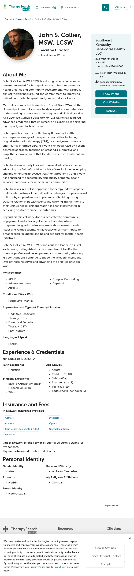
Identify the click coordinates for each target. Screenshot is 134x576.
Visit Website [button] (111, 102)
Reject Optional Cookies (105, 555)
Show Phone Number (111, 94)
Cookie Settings (105, 547)
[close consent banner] (130, 537)
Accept (105, 564)
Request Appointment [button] (111, 111)
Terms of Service (60, 567)
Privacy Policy (37, 567)
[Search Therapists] (105, 7)
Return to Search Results (19, 19)
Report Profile (111, 505)
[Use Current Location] (61, 7)
